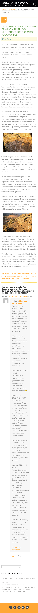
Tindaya (3, 9)
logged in (14, 556)
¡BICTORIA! (5, 582)
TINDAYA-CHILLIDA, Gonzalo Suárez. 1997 (13, 591)
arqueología (12, 9)
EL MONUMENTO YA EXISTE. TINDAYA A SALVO (14, 585)
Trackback (23, 296)
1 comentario (7, 39)
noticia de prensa (21, 38)
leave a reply (12, 296)
